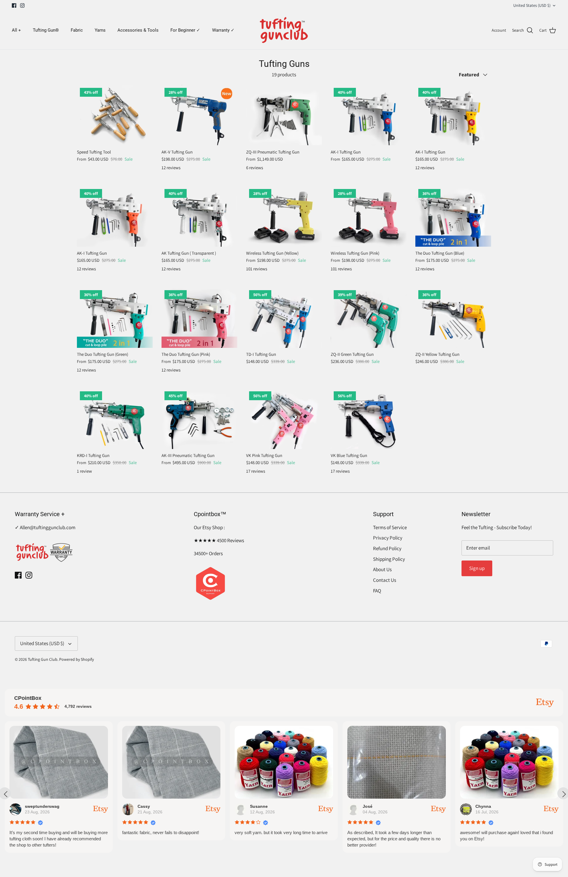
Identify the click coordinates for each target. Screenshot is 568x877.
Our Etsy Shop (209, 527)
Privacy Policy (387, 537)
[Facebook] (14, 5)
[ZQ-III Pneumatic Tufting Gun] (284, 115)
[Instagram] (22, 5)
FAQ (377, 590)
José (367, 806)
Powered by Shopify (76, 659)
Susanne (259, 806)
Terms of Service (390, 527)
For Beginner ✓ (185, 30)
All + (16, 30)
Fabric (77, 30)
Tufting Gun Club (42, 659)
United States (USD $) (532, 5)
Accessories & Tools (138, 30)
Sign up (477, 568)
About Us (382, 569)
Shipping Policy (389, 559)
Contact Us (384, 580)
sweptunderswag (42, 806)
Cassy (144, 806)
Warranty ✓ (223, 30)
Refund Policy (387, 548)
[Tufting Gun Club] (284, 30)
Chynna (483, 806)
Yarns (100, 30)
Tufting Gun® (46, 30)
